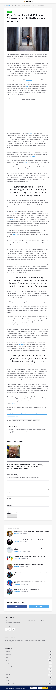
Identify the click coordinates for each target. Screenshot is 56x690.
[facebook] (6, 629)
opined (13, 403)
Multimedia (7, 674)
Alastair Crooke (17, 584)
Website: (9, 505)
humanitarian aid (16, 420)
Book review (8, 654)
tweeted (25, 162)
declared (32, 156)
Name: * (9, 492)
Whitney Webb (16, 533)
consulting (15, 234)
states (30, 133)
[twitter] (9, 629)
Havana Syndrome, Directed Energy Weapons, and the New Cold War (30, 539)
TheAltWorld (29, 1)
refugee (29, 420)
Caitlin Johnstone (17, 551)
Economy (7, 660)
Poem (6, 677)
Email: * (9, 498)
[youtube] (13, 629)
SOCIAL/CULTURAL (9, 683)
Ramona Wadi (9, 25)
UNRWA (34, 420)
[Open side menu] (5, 1)
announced (29, 80)
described (21, 344)
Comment (9, 479)
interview (7, 669)
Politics (7, 680)
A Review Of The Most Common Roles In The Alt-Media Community (29, 556)
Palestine (24, 420)
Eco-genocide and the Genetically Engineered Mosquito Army (28, 564)
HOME (5, 5)
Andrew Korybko (17, 558)
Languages (7, 671)
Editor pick (7, 663)
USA (38, 420)
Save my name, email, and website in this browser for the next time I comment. (25, 513)
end (27, 86)
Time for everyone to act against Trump (13, 454)
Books (6, 657)
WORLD (9, 5)
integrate (11, 219)
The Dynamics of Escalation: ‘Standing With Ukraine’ (26, 589)
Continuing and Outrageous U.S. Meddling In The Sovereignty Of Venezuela (31, 531)
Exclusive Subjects (9, 666)
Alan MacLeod (16, 541)
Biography (7, 651)
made (16, 211)
